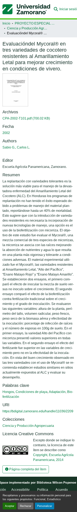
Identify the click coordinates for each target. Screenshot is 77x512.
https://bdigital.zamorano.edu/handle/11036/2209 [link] (37, 411)
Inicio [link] (6, 23)
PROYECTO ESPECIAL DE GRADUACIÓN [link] (35, 23)
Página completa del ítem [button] (27, 469)
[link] (38, 118)
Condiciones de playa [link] (31, 392)
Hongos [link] (8, 392)
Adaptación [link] (57, 392)
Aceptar (9, 506)
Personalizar (44, 506)
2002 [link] (6, 133)
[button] (26, 9)
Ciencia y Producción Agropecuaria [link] (27, 28)
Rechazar (25, 506)
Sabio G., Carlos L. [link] (16, 147)
